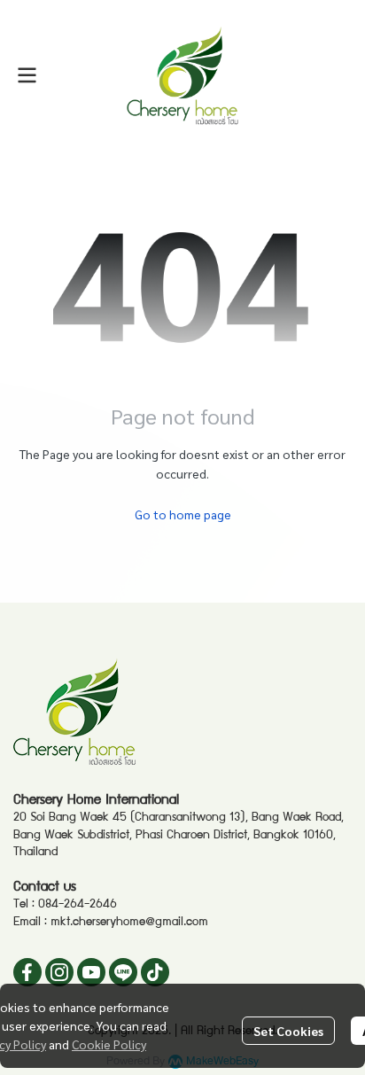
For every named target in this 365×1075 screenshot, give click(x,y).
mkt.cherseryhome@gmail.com (129, 922)
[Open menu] (26, 75)
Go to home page (183, 514)
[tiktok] (155, 972)
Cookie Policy (109, 1044)
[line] (123, 972)
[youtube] (91, 972)
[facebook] (27, 972)
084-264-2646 (77, 905)
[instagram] (59, 972)
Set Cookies (288, 1031)
